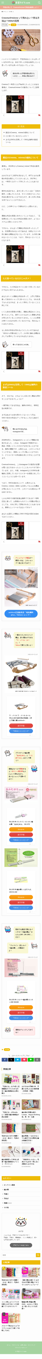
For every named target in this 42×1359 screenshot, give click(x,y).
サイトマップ (31, 1345)
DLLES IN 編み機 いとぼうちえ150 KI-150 (20, 891)
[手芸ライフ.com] (21, 2)
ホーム (9, 1345)
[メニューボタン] (2, 2)
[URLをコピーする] (37, 1060)
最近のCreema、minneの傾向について (20, 132)
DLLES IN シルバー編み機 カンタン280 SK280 (21, 1001)
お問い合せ (23, 1345)
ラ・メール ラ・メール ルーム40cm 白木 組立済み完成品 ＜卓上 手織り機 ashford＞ (20, 717)
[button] (5, 1060)
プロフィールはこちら (21, 1245)
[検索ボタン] (39, 2)
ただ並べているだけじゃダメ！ (17, 136)
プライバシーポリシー (21, 1347)
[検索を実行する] (38, 1255)
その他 (13, 24)
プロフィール (15, 1345)
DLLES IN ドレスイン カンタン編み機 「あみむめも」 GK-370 (21, 823)
